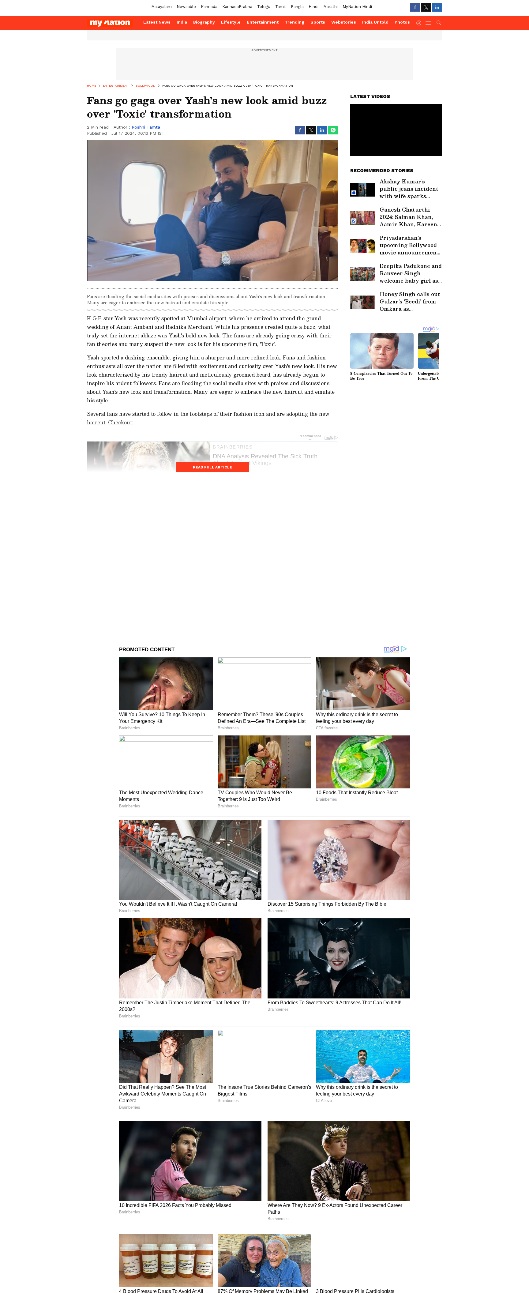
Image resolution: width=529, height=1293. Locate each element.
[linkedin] (437, 7)
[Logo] (113, 23)
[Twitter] (426, 7)
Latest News (157, 22)
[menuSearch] (439, 23)
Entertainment (263, 22)
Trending (294, 22)
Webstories (343, 22)
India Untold (375, 22)
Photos (402, 22)
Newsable (186, 6)
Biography (204, 22)
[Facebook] (415, 7)
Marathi (330, 6)
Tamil (280, 6)
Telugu (263, 6)
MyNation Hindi (357, 6)
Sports (317, 22)
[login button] (420, 23)
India (182, 22)
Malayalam (161, 6)
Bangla (297, 6)
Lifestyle (231, 22)
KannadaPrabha (237, 6)
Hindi (313, 6)
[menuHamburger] (429, 23)
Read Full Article (212, 467)
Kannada (209, 6)
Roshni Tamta (146, 127)
